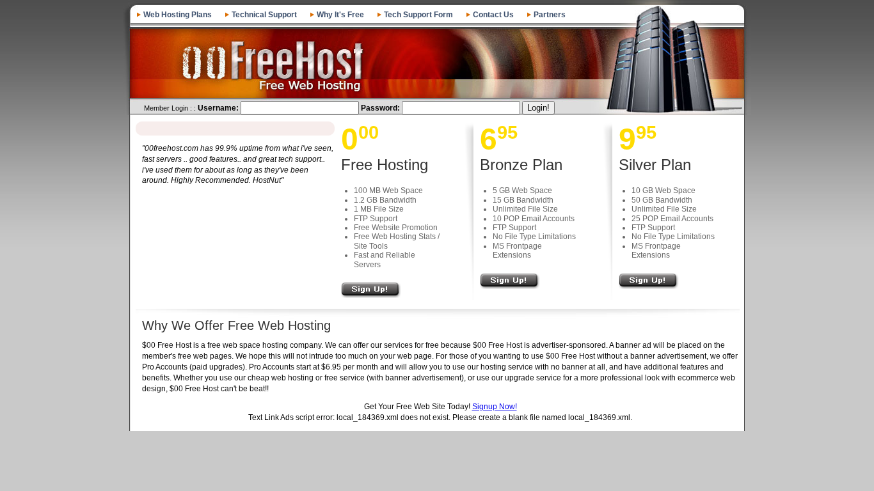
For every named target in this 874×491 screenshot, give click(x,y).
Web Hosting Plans (177, 14)
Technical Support (264, 14)
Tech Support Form (418, 14)
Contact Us (493, 14)
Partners (550, 14)
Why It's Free (340, 14)
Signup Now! (494, 406)
